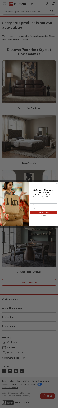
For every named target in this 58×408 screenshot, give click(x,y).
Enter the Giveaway (43, 212)
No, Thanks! (43, 215)
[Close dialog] (56, 183)
